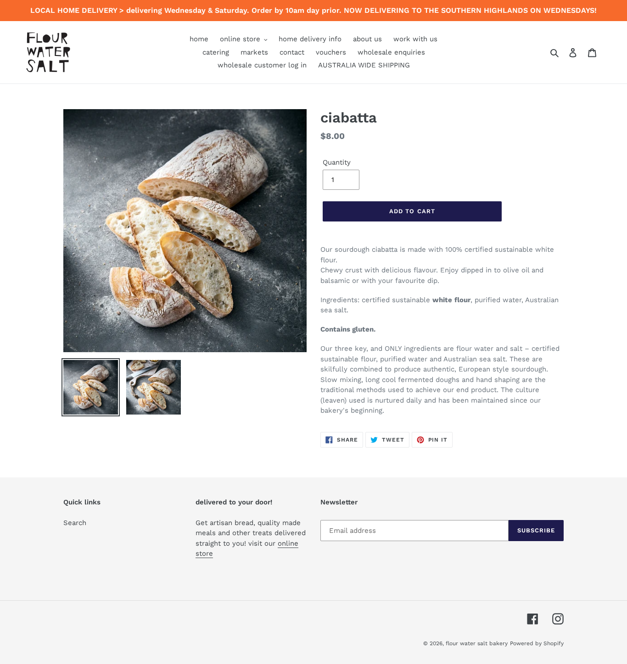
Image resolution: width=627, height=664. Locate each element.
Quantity (337, 162)
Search (74, 523)
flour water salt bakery (477, 643)
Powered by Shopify (537, 643)
